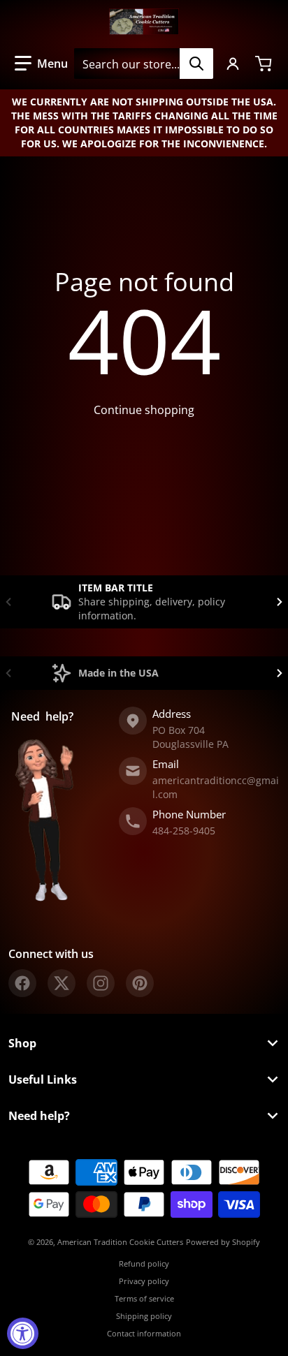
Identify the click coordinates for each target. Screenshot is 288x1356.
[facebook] (22, 983)
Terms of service (144, 1298)
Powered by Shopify (223, 1242)
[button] (41, 63)
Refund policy (144, 1263)
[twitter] (61, 983)
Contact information (144, 1333)
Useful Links (42, 1079)
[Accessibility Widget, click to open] (22, 1333)
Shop (22, 1043)
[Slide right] (279, 601)
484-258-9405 (183, 830)
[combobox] (143, 63)
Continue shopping (144, 410)
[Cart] (265, 63)
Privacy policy (144, 1281)
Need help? (39, 1116)
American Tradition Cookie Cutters (120, 1242)
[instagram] (101, 983)
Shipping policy (144, 1316)
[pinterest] (140, 983)
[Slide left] (8, 601)
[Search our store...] (196, 63)
